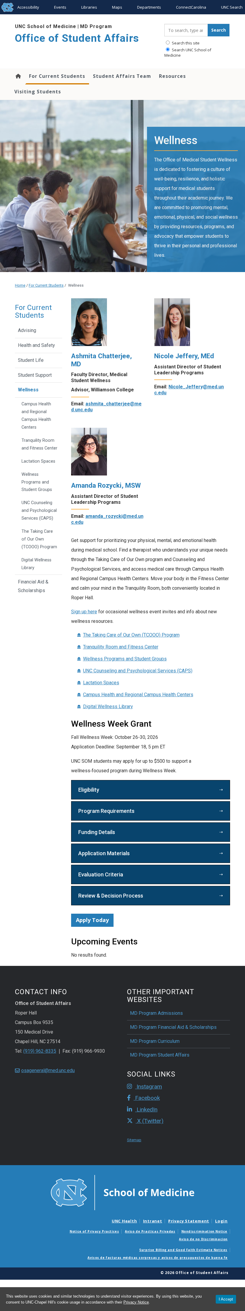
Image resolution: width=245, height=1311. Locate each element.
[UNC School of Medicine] (122, 1192)
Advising (27, 330)
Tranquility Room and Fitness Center (120, 647)
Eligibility (88, 790)
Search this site (185, 43)
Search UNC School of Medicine (187, 52)
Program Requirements (106, 811)
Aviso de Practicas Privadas (150, 1231)
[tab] (150, 789)
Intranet (152, 1221)
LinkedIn (146, 1109)
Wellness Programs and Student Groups (125, 659)
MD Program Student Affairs (159, 1055)
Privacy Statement (188, 1221)
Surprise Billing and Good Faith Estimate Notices (183, 1250)
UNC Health (124, 1221)
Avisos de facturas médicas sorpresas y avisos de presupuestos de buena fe (158, 1258)
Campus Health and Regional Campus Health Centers (138, 694)
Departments (149, 7)
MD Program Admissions (156, 1013)
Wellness (28, 390)
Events (60, 7)
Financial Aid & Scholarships (33, 586)
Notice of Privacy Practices (94, 1231)
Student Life (31, 360)
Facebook (147, 1097)
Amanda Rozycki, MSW (106, 485)
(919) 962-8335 (39, 1051)
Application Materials (104, 853)
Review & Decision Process (110, 895)
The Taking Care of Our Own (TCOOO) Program (131, 635)
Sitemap (134, 1140)
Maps (117, 7)
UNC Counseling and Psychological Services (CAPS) (137, 671)
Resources (172, 76)
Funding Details (96, 832)
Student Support (35, 375)
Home (17, 76)
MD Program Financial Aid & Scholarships (173, 1027)
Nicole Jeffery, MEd (184, 356)
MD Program (96, 26)
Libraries (89, 7)
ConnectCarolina (191, 7)
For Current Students (57, 76)
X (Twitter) (149, 1120)
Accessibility (28, 7)
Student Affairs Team (122, 76)
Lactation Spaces (101, 682)
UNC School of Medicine (45, 26)
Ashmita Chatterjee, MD (101, 360)
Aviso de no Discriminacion (203, 1239)
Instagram (148, 1086)
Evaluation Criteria (100, 874)
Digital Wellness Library (108, 706)
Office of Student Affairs (77, 38)
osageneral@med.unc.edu (48, 1070)
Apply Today (92, 920)
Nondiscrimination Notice (204, 1231)
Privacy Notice (136, 1302)
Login (221, 1221)
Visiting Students (37, 91)
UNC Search (232, 7)
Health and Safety (36, 345)
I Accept (226, 1299)
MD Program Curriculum (155, 1041)
